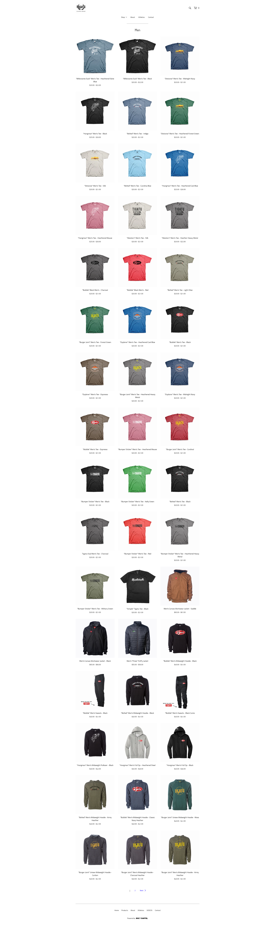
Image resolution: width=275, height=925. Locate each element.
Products (124, 910)
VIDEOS (149, 910)
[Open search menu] (190, 8)
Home (116, 910)
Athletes (141, 17)
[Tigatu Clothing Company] (81, 8)
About (132, 17)
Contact (151, 17)
